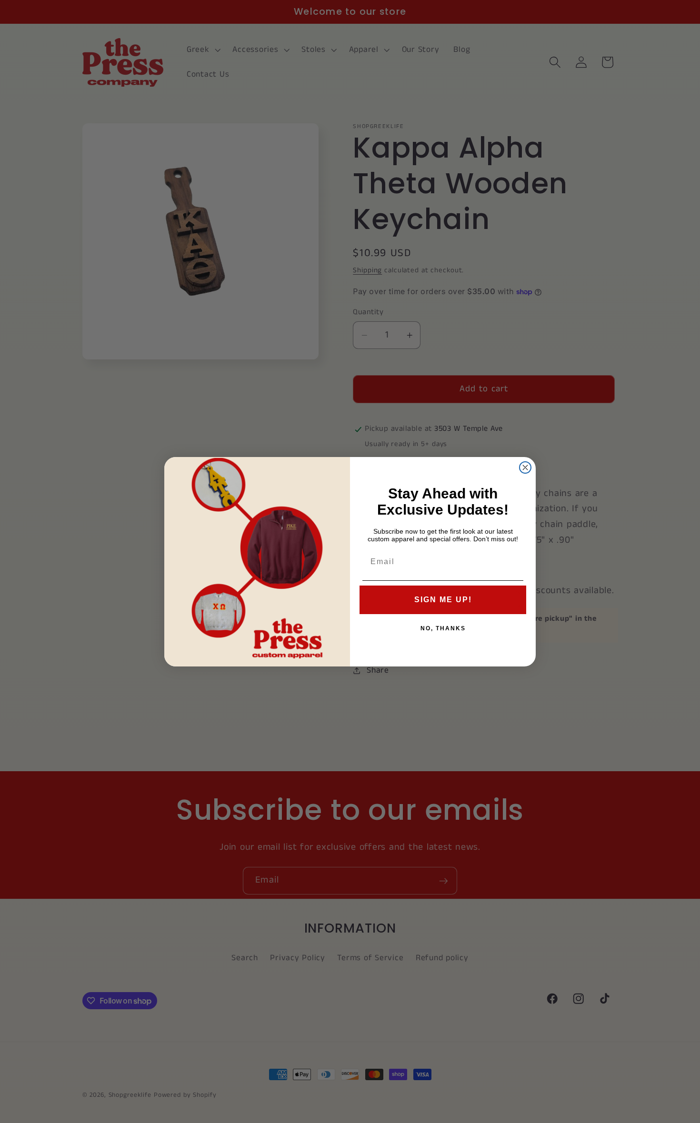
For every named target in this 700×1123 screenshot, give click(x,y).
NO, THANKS (443, 628)
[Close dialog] (525, 467)
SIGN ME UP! (443, 600)
